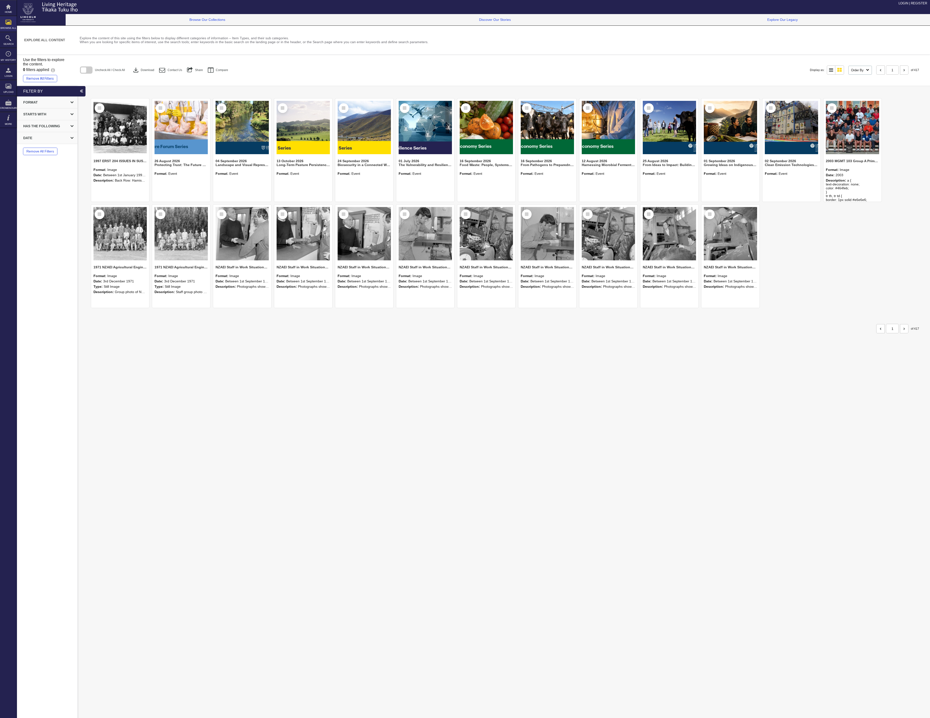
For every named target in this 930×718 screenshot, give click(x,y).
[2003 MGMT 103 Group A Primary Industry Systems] (852, 127)
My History (8, 60)
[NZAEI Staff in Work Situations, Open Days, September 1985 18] (669, 233)
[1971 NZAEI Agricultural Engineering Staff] (181, 233)
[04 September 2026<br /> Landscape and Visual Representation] (242, 127)
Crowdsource (8, 108)
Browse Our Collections (207, 20)
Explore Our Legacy (782, 20)
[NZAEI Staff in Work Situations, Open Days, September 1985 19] (608, 233)
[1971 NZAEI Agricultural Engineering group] (120, 233)
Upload (8, 92)
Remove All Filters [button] (40, 78)
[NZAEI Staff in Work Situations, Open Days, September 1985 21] (486, 233)
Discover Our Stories (495, 20)
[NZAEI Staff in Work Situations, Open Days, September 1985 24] (303, 233)
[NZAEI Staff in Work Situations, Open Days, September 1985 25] (242, 233)
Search (8, 44)
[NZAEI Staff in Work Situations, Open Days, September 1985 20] (547, 233)
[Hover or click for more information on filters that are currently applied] (53, 70)
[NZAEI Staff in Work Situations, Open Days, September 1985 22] (425, 233)
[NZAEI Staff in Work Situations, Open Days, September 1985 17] (730, 233)
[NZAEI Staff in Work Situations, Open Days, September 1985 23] (364, 233)
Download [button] (143, 70)
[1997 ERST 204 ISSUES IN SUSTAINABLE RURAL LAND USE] (120, 127)
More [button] (8, 124)
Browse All (8, 28)
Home (8, 12)
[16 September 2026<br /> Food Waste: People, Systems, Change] (486, 127)
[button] (171, 70)
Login (8, 76)
